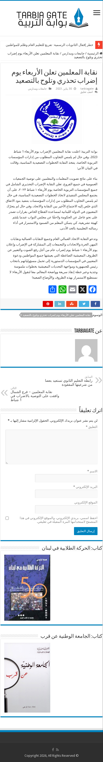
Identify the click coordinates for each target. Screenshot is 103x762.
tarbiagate (87, 88)
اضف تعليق (86, 92)
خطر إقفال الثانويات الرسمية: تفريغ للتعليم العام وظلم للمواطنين (49, 45)
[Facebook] (53, 750)
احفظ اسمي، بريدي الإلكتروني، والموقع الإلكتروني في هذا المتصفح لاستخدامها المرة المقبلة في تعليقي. (59, 520)
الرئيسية (93, 53)
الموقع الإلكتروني (86, 502)
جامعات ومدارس (73, 53)
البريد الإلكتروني (85, 487)
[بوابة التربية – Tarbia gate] (52, 17)
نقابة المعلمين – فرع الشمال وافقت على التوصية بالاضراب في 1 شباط (34, 394)
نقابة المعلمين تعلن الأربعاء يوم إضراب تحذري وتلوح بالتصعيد (56, 315)
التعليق (92, 427)
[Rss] (57, 750)
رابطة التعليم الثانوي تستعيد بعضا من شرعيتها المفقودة (68, 381)
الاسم (92, 471)
